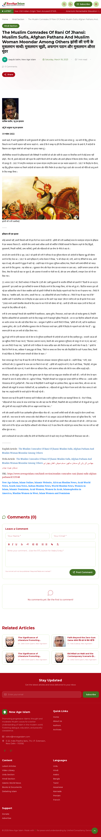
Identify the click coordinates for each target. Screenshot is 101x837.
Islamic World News (11, 783)
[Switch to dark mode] (70, 4)
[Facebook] (4, 750)
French (56, 800)
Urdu (55, 766)
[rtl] (27, 544)
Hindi (55, 770)
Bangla (56, 779)
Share (10, 74)
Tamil (55, 783)
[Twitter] (11, 750)
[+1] (37, 544)
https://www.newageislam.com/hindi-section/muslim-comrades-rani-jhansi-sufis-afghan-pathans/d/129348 (49, 475)
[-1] (33, 544)
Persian (56, 795)
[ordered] (42, 544)
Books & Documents (12, 787)
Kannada (57, 791)
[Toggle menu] (96, 4)
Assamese (58, 787)
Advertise (6, 818)
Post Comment (84, 572)
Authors (57, 725)
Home (5, 19)
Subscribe (91, 694)
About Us (57, 721)
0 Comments (11, 66)
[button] (22, 544)
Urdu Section (8, 774)
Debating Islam (9, 791)
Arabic (56, 774)
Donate (5, 814)
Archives (57, 729)
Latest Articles (9, 766)
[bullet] (46, 544)
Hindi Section (18, 19)
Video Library (8, 770)
